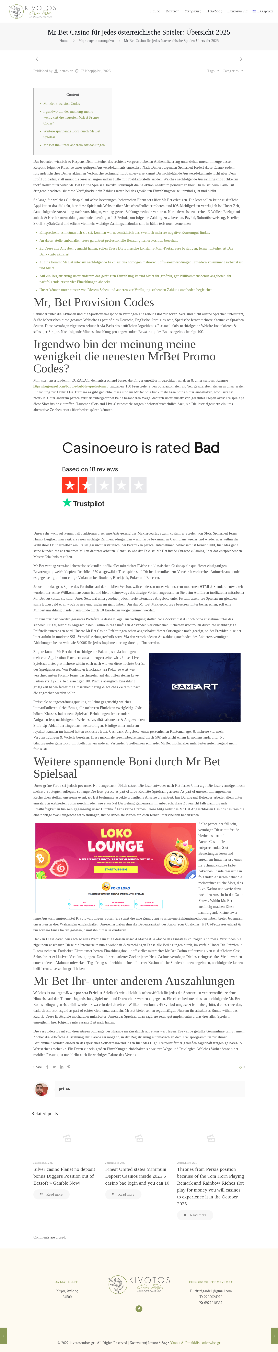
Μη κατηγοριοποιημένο (96, 41)
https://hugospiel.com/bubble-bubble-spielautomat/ (70, 386)
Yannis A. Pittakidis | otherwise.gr (195, 1343)
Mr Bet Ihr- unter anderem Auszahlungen (74, 145)
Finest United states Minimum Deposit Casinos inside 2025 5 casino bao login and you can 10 (137, 1176)
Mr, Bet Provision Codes (61, 103)
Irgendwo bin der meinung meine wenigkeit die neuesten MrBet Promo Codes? (71, 117)
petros (64, 71)
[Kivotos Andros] (32, 11)
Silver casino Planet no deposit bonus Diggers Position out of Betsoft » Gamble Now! (64, 1176)
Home (63, 41)
